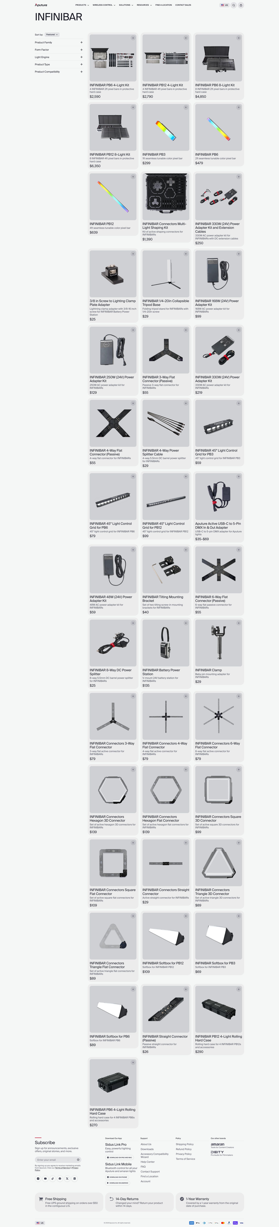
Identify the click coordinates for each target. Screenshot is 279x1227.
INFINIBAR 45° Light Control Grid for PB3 (216, 452)
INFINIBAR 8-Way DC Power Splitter (110, 672)
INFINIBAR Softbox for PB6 (110, 1036)
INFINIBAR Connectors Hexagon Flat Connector (161, 819)
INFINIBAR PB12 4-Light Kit (163, 85)
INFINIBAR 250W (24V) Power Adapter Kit (112, 379)
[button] (241, 5)
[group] (227, 1145)
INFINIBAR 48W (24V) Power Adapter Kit (111, 599)
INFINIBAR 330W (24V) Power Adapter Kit (217, 379)
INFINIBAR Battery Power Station (161, 672)
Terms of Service (62, 1168)
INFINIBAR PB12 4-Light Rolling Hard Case (218, 1038)
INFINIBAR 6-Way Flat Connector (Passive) (211, 599)
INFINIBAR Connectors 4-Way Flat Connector (165, 745)
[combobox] (233, 5)
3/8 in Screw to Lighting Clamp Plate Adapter (113, 303)
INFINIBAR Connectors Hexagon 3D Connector (107, 819)
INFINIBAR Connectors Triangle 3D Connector (212, 892)
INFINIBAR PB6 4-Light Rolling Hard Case (112, 1112)
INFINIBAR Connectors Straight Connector (166, 892)
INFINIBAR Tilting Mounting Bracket (163, 599)
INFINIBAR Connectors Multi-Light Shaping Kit (164, 226)
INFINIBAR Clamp (208, 670)
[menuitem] (82, 5)
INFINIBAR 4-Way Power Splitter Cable (161, 452)
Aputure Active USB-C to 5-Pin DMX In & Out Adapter (218, 526)
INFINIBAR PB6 (206, 155)
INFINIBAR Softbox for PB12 (163, 963)
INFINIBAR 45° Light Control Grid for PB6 (111, 526)
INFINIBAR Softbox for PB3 (215, 963)
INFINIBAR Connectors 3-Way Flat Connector (112, 745)
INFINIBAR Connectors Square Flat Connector (113, 892)
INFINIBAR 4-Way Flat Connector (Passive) (106, 452)
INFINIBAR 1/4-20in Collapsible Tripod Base (166, 303)
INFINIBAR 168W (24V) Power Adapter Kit (217, 303)
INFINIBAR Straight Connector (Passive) (165, 1038)
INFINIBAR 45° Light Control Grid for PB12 (164, 526)
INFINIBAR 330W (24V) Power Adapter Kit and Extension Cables (217, 228)
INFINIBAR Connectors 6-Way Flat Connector (217, 745)
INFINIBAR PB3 (154, 155)
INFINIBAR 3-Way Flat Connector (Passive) (159, 379)
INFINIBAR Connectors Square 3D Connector (218, 819)
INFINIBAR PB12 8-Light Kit (110, 155)
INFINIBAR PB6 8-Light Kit (215, 85)
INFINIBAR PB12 (102, 224)
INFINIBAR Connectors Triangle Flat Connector (107, 965)
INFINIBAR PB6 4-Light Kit (109, 85)
